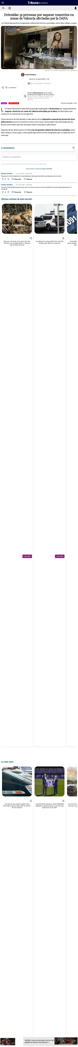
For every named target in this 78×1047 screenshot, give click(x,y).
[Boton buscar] (3, 8)
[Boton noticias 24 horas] (8, 8)
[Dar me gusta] (2, 179)
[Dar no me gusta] (8, 179)
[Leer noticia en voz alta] (29, 83)
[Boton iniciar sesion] (75, 8)
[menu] (2, 3)
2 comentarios (12, 87)
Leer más (27, 556)
